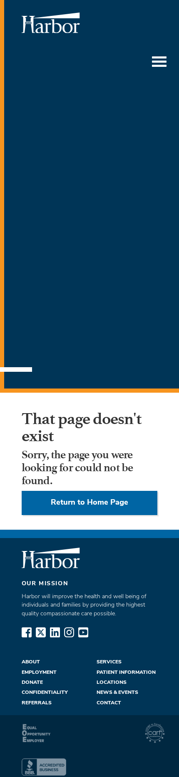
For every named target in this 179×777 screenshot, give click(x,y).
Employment (39, 672)
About (31, 662)
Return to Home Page (89, 503)
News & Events (117, 692)
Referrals (37, 703)
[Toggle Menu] (159, 61)
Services (109, 662)
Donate (32, 682)
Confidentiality (45, 692)
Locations (112, 682)
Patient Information (126, 672)
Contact (109, 703)
